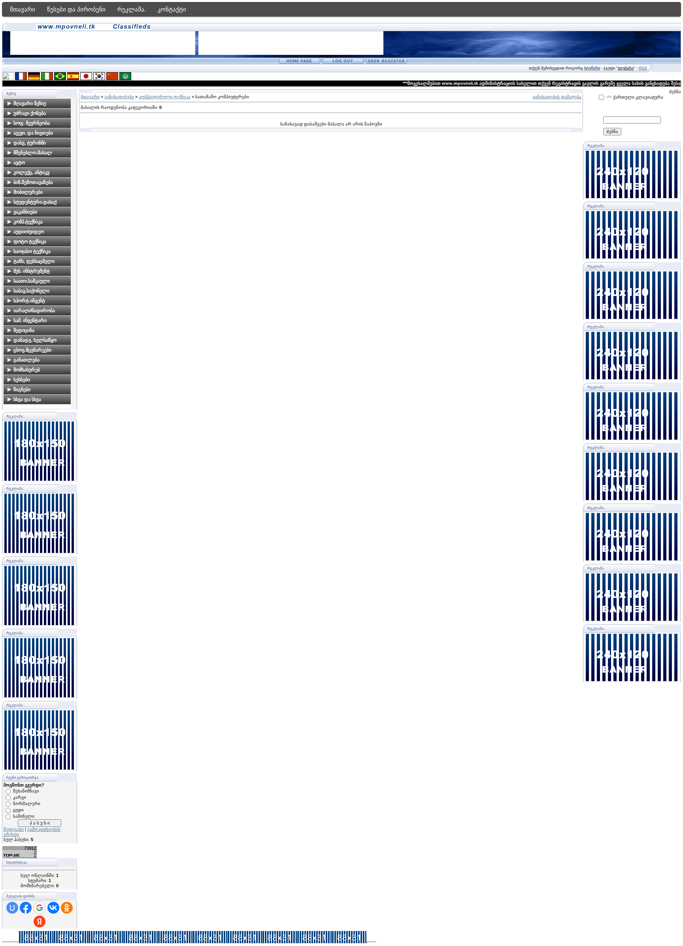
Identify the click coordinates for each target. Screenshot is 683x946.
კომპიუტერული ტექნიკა (165, 96)
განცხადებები (119, 96)
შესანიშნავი (26, 791)
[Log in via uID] (12, 908)
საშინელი (23, 816)
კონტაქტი (172, 9)
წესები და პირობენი (76, 9)
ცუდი (18, 809)
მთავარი (22, 9)
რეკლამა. (131, 9)
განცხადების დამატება (556, 96)
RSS (643, 68)
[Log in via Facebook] (26, 908)
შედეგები (14, 829)
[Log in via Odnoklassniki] (67, 908)
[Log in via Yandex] (39, 921)
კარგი (19, 797)
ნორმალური (26, 803)
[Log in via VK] (53, 908)
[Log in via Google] (39, 907)
